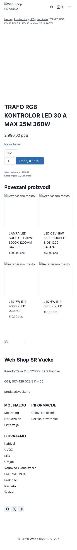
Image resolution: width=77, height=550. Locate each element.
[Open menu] (69, 7)
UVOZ (8, 449)
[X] (14, 509)
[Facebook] (7, 509)
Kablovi (9, 443)
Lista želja (11, 425)
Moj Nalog (11, 413)
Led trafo (26, 175)
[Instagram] (21, 509)
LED (18, 175)
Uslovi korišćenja (43, 413)
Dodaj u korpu (29, 161)
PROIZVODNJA (15, 474)
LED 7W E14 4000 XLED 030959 (17, 306)
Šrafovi (9, 492)
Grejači (9, 462)
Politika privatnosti (44, 419)
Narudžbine (12, 419)
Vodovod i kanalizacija (20, 468)
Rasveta (10, 486)
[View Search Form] (52, 7)
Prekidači (11, 480)
